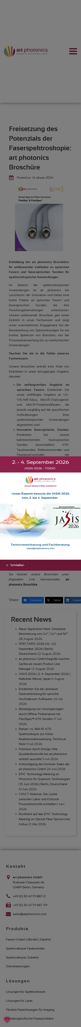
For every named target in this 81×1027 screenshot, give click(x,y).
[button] (15, 565)
